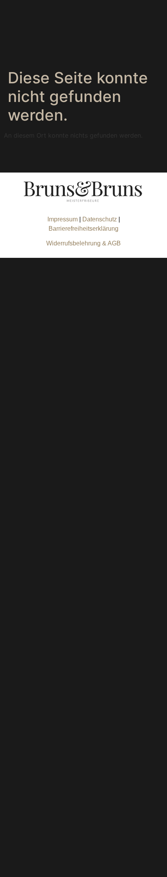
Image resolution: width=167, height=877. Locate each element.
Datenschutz (100, 219)
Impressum (62, 219)
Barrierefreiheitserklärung (83, 228)
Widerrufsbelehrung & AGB (83, 243)
